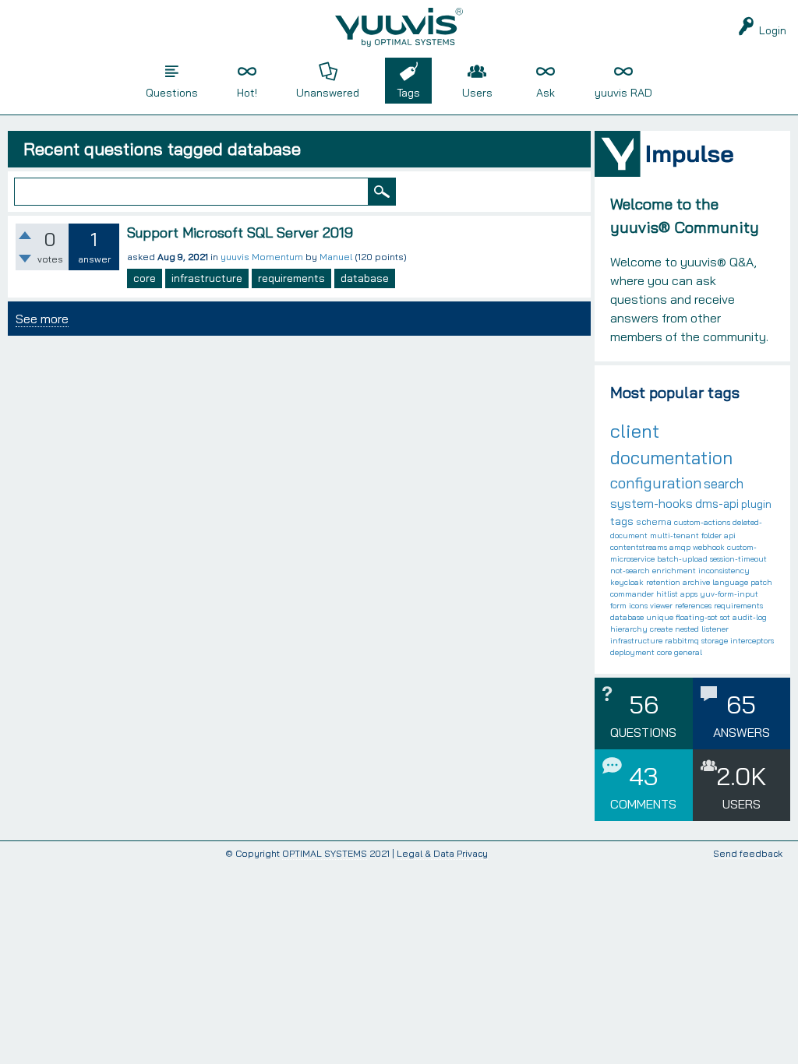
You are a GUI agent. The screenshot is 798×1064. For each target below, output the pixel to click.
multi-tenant (674, 535)
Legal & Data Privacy (442, 853)
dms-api (717, 503)
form (618, 606)
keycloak (627, 582)
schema (654, 521)
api (730, 535)
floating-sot (697, 617)
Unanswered (327, 93)
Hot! (247, 93)
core (144, 278)
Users (477, 93)
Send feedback (747, 854)
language (730, 582)
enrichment (674, 570)
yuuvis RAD (623, 93)
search (723, 483)
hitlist (667, 594)
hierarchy (629, 629)
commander (632, 594)
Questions (172, 93)
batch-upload (682, 559)
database (365, 278)
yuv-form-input (729, 594)
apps (688, 594)
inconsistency (724, 570)
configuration (655, 483)
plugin (756, 504)
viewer (661, 606)
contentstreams (638, 547)
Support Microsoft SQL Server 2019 (240, 232)
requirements (291, 278)
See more (42, 318)
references (693, 606)
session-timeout (738, 559)
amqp (679, 547)
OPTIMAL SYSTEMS (324, 853)
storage (714, 641)
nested (687, 629)
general (688, 652)
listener (715, 629)
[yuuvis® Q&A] (399, 27)
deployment (632, 652)
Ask (545, 93)
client (634, 430)
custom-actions (702, 522)
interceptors (752, 641)
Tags (408, 93)
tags (622, 521)
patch (761, 582)
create (661, 629)
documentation (671, 457)
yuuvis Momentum (262, 256)
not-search (630, 570)
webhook (709, 547)
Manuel (336, 256)
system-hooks (651, 503)
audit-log (750, 617)
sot (725, 617)
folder (711, 535)
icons (638, 606)
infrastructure (206, 278)
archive (696, 582)
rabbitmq (682, 641)
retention (663, 582)
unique (659, 617)
